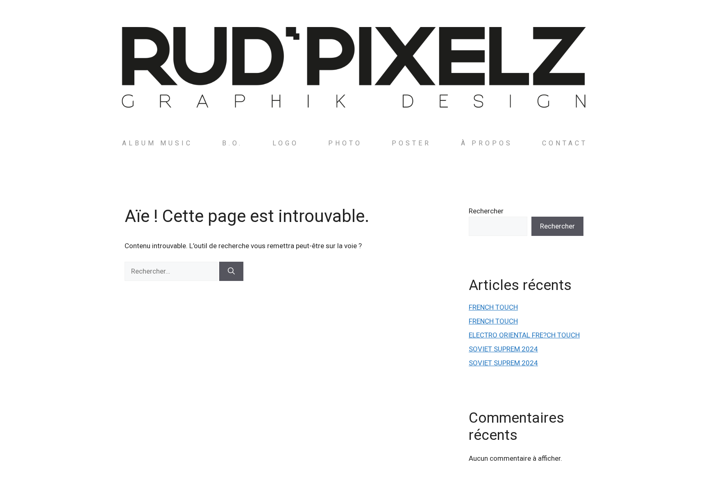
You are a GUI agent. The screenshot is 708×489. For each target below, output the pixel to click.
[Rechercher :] (172, 271)
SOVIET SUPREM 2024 (503, 349)
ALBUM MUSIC (157, 143)
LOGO (285, 143)
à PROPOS (487, 143)
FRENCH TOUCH (493, 307)
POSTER (411, 143)
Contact (565, 143)
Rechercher (486, 211)
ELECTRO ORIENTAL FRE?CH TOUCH (524, 335)
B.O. (232, 143)
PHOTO (345, 143)
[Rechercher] (231, 271)
